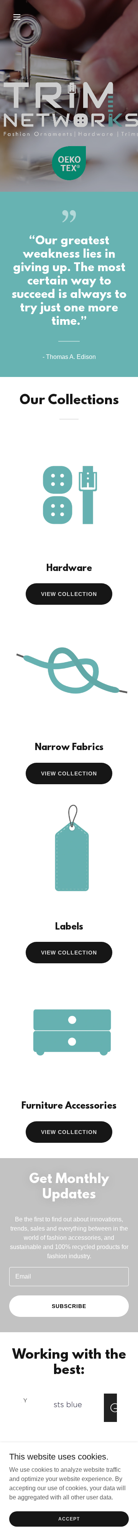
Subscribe (69, 1306)
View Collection (69, 594)
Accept (68, 1518)
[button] (22, 17)
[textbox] (69, 1276)
